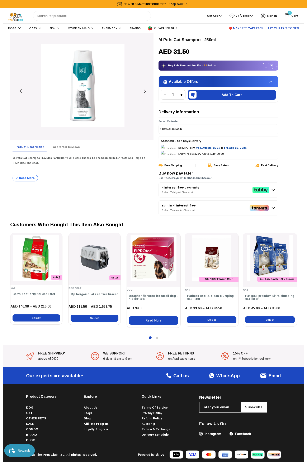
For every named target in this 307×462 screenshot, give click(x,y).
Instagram (212, 434)
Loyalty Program (96, 429)
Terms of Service (155, 407)
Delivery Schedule (155, 434)
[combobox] (92, 16)
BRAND (31, 434)
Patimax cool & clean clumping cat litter (210, 297)
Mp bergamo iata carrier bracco (94, 294)
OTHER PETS (36, 418)
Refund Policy (152, 418)
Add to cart (232, 95)
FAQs (88, 413)
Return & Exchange (156, 429)
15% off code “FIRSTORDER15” (154, 4)
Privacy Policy (152, 413)
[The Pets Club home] (16, 16)
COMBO (32, 429)
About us (91, 407)
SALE (30, 424)
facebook (242, 434)
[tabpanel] (82, 168)
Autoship (148, 424)
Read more (153, 320)
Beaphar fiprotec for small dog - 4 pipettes (153, 297)
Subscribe (254, 407)
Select (36, 317)
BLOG (30, 440)
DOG (29, 407)
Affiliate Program (96, 424)
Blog (87, 418)
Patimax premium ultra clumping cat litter (269, 297)
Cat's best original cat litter (34, 293)
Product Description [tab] (29, 146)
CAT (29, 413)
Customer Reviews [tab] (66, 146)
